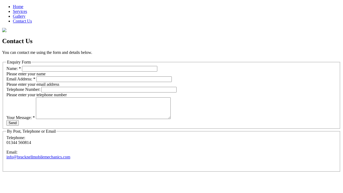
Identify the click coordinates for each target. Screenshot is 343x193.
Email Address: (20, 79)
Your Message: (20, 117)
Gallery (19, 16)
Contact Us (22, 21)
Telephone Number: (23, 89)
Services (20, 11)
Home (18, 6)
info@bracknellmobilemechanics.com (38, 157)
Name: (13, 68)
